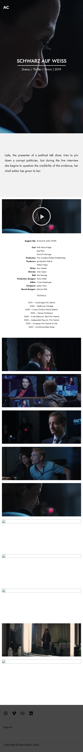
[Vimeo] (14, 714)
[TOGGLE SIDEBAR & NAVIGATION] (76, 7)
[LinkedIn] (31, 714)
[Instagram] (5, 714)
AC (6, 7)
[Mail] (22, 714)
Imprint (7, 727)
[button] (41, 216)
